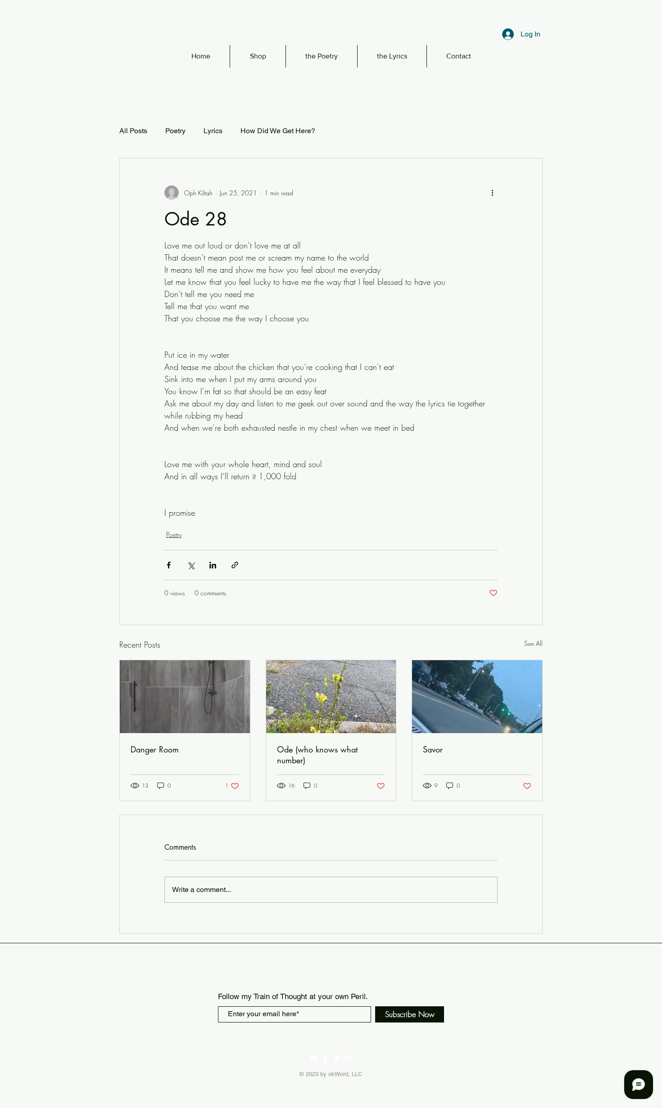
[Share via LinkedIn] (213, 565)
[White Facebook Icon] (325, 1058)
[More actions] (492, 192)
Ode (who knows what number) (317, 755)
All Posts (133, 130)
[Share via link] (235, 565)
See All (533, 643)
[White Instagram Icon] (347, 1058)
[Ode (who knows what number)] (331, 696)
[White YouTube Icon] (313, 1058)
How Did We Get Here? (277, 130)
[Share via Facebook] (168, 565)
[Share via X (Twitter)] (190, 565)
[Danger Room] (185, 696)
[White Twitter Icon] (336, 1058)
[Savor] (477, 696)
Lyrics (213, 130)
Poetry (175, 130)
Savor (433, 749)
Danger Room (155, 749)
